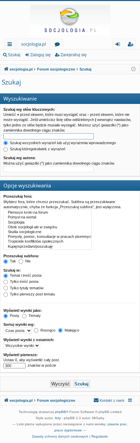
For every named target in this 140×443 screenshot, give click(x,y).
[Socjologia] (47, 222)
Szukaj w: (12, 270)
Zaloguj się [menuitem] (119, 45)
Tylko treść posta (23, 281)
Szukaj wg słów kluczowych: (29, 109)
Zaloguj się (40, 54)
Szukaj (14, 54)
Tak (12, 261)
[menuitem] (108, 400)
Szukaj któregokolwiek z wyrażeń (37, 149)
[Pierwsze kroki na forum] (47, 212)
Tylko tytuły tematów (26, 288)
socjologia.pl (33, 44)
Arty (58, 418)
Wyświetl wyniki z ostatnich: (28, 340)
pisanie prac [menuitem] (117, 424)
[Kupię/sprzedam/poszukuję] (47, 246)
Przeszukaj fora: (17, 196)
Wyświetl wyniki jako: (22, 310)
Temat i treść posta (25, 275)
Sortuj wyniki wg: (19, 324)
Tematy (34, 316)
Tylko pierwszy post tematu (32, 294)
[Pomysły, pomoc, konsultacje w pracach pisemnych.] (47, 236)
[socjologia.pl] (70, 20)
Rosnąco (47, 330)
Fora (59, 45)
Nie (27, 261)
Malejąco (71, 330)
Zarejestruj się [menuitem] (132, 45)
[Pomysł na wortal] (47, 217)
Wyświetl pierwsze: (20, 355)
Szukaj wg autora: (19, 158)
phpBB (60, 412)
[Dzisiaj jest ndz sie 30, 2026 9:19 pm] (133, 69)
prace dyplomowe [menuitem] (68, 430)
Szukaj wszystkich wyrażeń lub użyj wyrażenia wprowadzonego (62, 143)
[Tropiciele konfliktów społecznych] (47, 241)
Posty (14, 316)
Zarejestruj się (73, 54)
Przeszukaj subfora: (21, 256)
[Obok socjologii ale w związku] (47, 227)
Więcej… (11, 45)
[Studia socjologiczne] (47, 232)
